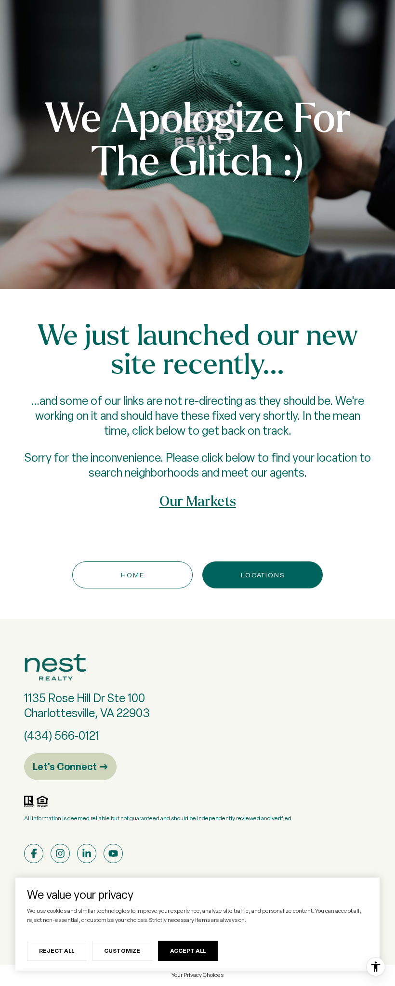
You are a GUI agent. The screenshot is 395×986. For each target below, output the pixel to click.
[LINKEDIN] (86, 853)
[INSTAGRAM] (60, 853)
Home (133, 575)
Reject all (56, 950)
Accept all (188, 950)
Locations (263, 575)
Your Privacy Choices (197, 975)
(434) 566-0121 (61, 735)
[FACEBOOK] (33, 853)
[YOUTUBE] (113, 853)
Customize (122, 950)
